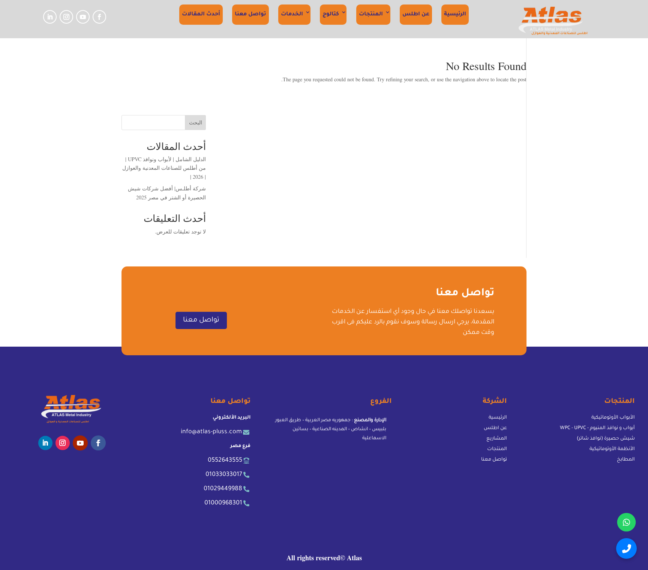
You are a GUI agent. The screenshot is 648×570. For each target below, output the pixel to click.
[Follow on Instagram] (66, 17)
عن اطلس (415, 15)
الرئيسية (455, 15)
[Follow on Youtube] (83, 17)
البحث (195, 122)
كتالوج (330, 15)
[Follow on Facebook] (99, 17)
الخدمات (292, 15)
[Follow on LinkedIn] (50, 17)
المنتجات (371, 15)
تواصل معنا (250, 15)
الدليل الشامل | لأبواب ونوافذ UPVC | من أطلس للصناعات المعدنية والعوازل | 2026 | (164, 168)
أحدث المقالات (201, 15)
